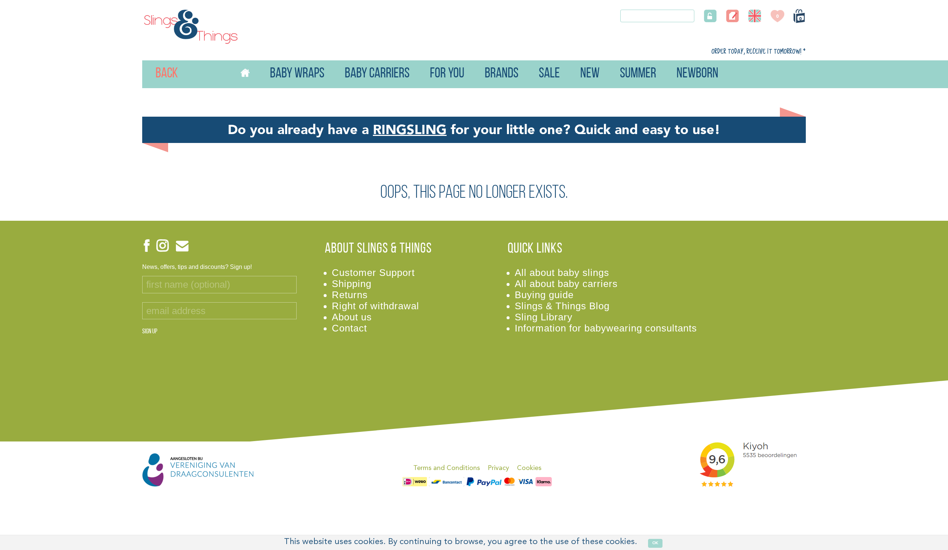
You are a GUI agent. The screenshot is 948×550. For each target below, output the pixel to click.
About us (352, 317)
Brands (501, 74)
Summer (638, 74)
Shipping (351, 284)
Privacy (498, 468)
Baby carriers (377, 74)
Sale (549, 74)
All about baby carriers (566, 284)
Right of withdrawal (375, 306)
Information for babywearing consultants (606, 328)
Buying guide (544, 295)
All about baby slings (562, 272)
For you (447, 74)
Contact (349, 328)
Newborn (697, 74)
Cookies (529, 468)
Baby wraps (297, 74)
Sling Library (544, 317)
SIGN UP (149, 332)
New (590, 74)
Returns (350, 295)
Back (156, 74)
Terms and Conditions (446, 468)
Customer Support (373, 272)
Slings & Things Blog (562, 306)
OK (655, 543)
